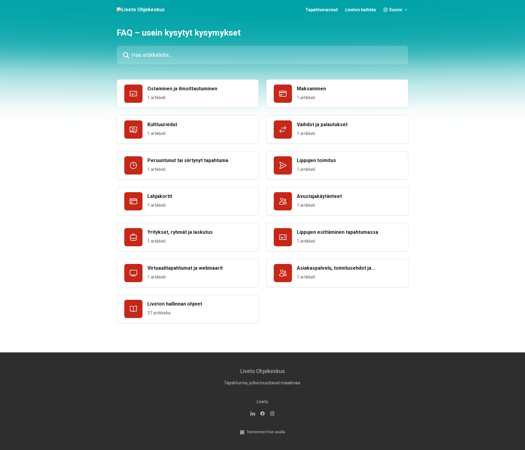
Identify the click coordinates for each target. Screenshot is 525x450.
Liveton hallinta (360, 10)
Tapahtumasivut (321, 10)
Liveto (262, 401)
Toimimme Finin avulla (266, 432)
